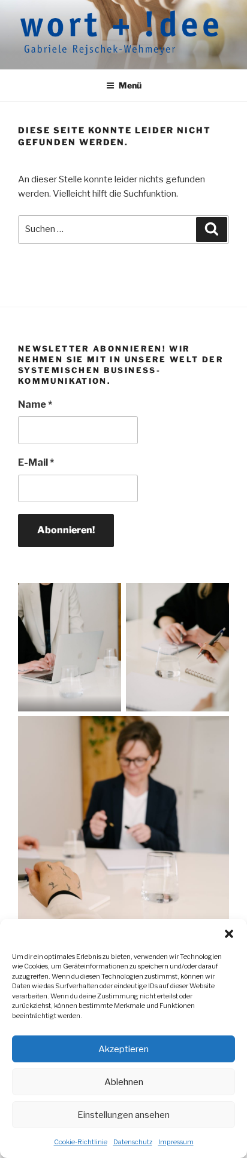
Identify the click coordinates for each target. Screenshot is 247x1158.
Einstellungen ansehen (123, 1115)
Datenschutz (132, 1142)
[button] (229, 934)
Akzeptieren (123, 1049)
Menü (130, 85)
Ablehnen (123, 1082)
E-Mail (36, 462)
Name (35, 404)
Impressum (176, 1142)
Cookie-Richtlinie (80, 1142)
